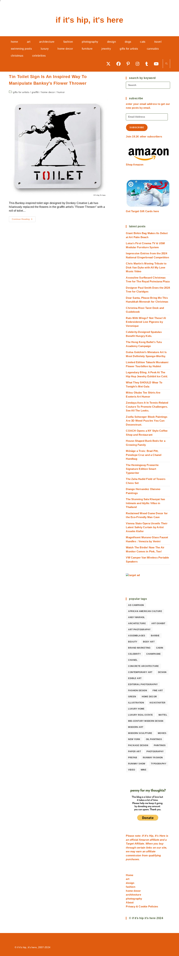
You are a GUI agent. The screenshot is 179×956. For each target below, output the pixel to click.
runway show (136, 763)
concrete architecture (143, 666)
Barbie (155, 635)
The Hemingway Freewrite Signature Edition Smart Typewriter (142, 469)
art (127, 878)
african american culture (145, 611)
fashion (130, 886)
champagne (153, 654)
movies (162, 733)
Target (130, 843)
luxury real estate (140, 715)
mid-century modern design (145, 721)
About (130, 902)
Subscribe (137, 127)
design (162, 672)
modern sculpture (140, 733)
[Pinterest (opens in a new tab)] (129, 63)
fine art (158, 690)
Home (129, 875)
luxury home (136, 709)
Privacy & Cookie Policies (142, 906)
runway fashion (153, 757)
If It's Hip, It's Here (89, 20)
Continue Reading (23, 220)
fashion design (137, 690)
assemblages (136, 635)
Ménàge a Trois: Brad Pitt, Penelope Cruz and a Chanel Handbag (143, 454)
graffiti (35, 92)
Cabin (159, 648)
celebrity (134, 654)
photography (155, 751)
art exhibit (158, 623)
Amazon (144, 839)
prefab (132, 757)
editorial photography (143, 684)
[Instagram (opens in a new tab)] (139, 63)
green (132, 696)
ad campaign (136, 605)
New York (134, 739)
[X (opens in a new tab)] (109, 63)
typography (158, 763)
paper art (134, 751)
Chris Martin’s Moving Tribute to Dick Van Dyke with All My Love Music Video (146, 267)
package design (138, 745)
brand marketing (139, 648)
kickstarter (157, 702)
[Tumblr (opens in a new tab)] (147, 63)
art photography (139, 629)
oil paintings (154, 739)
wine (143, 770)
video (131, 770)
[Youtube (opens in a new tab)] (157, 63)
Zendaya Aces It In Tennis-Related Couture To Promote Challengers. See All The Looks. (147, 406)
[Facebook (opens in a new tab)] (119, 63)
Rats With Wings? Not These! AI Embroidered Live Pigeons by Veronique (146, 322)
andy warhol (136, 617)
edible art (134, 678)
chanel (132, 660)
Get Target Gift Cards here (142, 211)
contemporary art (140, 672)
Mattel (163, 715)
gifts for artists (21, 92)
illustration (136, 702)
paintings (160, 745)
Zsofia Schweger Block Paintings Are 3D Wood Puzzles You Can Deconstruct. (146, 420)
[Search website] (166, 63)
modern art (135, 727)
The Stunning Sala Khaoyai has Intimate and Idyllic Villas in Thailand (145, 503)
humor (61, 92)
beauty (132, 642)
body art (149, 642)
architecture (137, 623)
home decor (48, 92)
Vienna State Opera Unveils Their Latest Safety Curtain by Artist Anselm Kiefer (146, 527)
